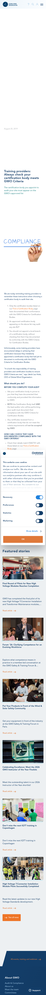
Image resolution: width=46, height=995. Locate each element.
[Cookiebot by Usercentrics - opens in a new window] (32, 453)
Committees (10, 993)
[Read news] (23, 567)
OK (23, 539)
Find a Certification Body (23, 309)
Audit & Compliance (14, 983)
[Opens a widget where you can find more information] (34, 990)
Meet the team (12, 990)
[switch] (39, 505)
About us (9, 986)
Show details (32, 531)
